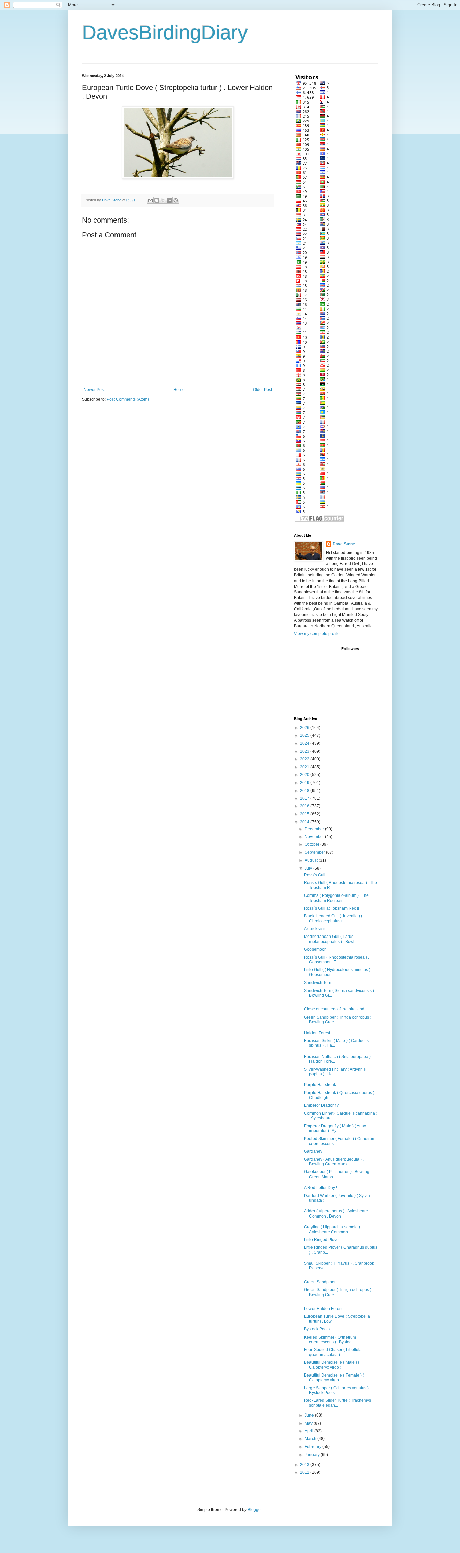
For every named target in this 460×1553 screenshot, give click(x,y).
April (309, 1431)
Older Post (262, 389)
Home (179, 389)
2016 (305, 806)
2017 (305, 798)
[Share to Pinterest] (175, 200)
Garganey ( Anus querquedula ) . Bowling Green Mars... (334, 1161)
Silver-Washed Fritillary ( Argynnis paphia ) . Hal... (335, 1071)
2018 (305, 790)
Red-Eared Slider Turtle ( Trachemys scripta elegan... (337, 1402)
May (309, 1423)
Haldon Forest (317, 1033)
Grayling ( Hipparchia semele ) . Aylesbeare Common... (333, 1229)
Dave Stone (344, 544)
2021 (305, 767)
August (312, 860)
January (313, 1454)
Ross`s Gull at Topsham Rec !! (331, 908)
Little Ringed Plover (322, 1239)
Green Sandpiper (320, 1282)
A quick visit (314, 928)
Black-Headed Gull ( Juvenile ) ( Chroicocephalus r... (333, 918)
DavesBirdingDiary (165, 32)
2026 (305, 727)
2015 (305, 814)
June (310, 1415)
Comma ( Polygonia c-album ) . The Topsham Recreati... (336, 898)
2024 (305, 743)
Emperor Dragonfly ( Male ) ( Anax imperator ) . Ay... (335, 1128)
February (313, 1446)
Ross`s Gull (314, 875)
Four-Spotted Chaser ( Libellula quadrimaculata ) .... (333, 1352)
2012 (305, 1472)
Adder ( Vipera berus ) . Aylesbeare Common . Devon (336, 1213)
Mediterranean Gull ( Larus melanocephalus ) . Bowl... (330, 939)
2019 (305, 782)
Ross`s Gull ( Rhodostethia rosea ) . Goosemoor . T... (336, 959)
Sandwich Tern (317, 982)
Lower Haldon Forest (323, 1308)
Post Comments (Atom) (128, 399)
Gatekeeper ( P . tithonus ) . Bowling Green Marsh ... (336, 1174)
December (315, 829)
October (312, 844)
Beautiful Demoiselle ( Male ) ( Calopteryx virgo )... (331, 1364)
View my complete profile (317, 633)
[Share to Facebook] (169, 200)
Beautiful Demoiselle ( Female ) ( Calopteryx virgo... (334, 1377)
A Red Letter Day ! (320, 1187)
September (315, 852)
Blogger (255, 1509)
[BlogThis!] (156, 200)
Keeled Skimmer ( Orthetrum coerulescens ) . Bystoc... (330, 1339)
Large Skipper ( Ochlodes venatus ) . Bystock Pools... (337, 1390)
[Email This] (150, 200)
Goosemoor (315, 949)
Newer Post (94, 389)
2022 (305, 759)
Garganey (313, 1151)
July (309, 868)
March (311, 1438)
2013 (305, 1464)
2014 (305, 822)
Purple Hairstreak (320, 1084)
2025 (305, 735)
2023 (305, 751)
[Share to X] (163, 200)
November (315, 836)
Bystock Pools (317, 1329)
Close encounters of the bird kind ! (335, 1009)
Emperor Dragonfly (321, 1105)
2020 (305, 774)
